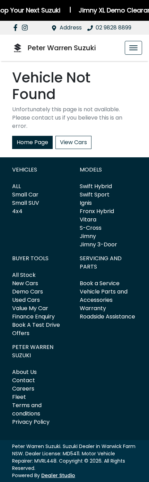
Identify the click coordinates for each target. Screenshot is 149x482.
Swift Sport (94, 195)
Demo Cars (27, 292)
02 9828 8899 (113, 28)
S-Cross (91, 228)
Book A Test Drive (36, 325)
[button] (133, 48)
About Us (24, 372)
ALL (16, 186)
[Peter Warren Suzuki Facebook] (16, 27)
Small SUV (25, 203)
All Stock (24, 275)
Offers (20, 333)
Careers (23, 389)
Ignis (86, 203)
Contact (23, 380)
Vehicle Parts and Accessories (104, 296)
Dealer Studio (58, 475)
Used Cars (26, 300)
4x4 (17, 211)
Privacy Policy (31, 422)
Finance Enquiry (33, 317)
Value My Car (30, 308)
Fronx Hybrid (97, 211)
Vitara (88, 220)
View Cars (73, 142)
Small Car (25, 195)
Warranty (93, 308)
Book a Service (100, 283)
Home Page (32, 142)
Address (71, 28)
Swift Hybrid (96, 186)
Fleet (19, 397)
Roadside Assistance (107, 317)
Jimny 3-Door (98, 244)
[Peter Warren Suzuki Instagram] (26, 27)
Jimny (88, 236)
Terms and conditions (27, 409)
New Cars (25, 283)
